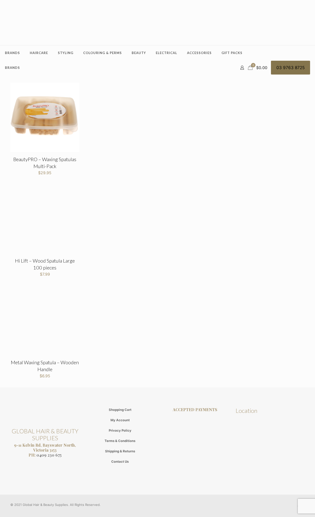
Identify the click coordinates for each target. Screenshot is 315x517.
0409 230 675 (49, 455)
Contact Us (120, 461)
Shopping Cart (120, 410)
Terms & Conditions (120, 441)
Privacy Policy (120, 430)
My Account (120, 420)
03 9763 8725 (290, 67)
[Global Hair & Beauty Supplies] (157, 22)
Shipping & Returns (120, 451)
